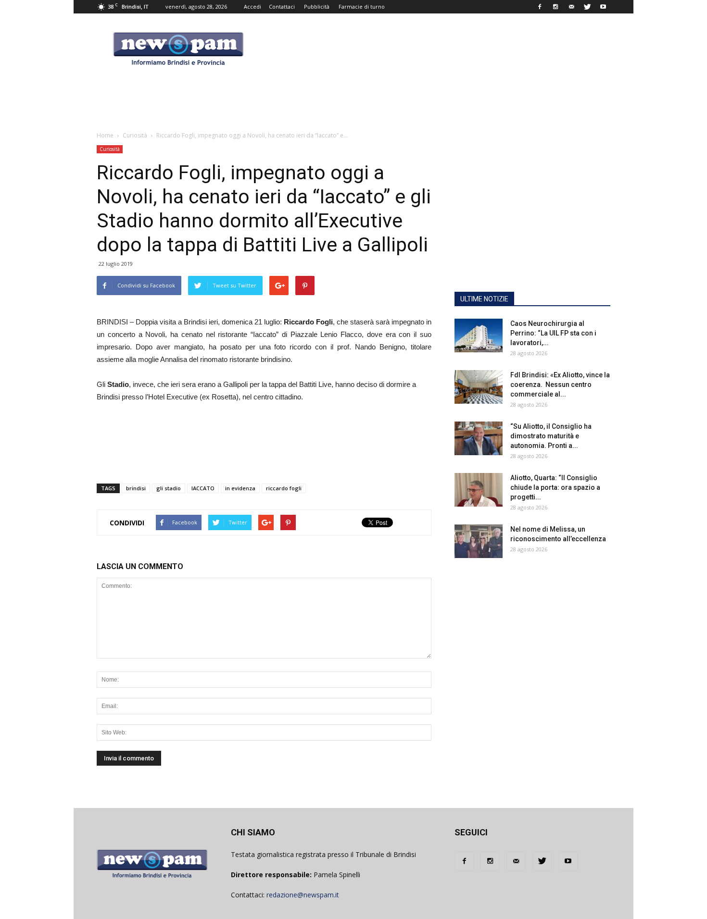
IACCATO (203, 488)
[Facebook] (539, 6)
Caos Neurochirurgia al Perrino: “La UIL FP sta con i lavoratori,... (553, 333)
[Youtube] (603, 6)
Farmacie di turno (362, 6)
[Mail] (571, 6)
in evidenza (240, 488)
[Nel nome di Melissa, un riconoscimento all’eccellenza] (478, 541)
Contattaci (282, 6)
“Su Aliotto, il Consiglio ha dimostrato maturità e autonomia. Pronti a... (551, 435)
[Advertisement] (532, 223)
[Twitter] (587, 6)
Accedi (252, 6)
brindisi (136, 488)
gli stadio (168, 488)
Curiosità (110, 149)
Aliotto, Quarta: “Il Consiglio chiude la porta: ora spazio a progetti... (555, 487)
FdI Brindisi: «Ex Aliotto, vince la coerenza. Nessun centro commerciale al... (560, 384)
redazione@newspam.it (302, 894)
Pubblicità (316, 6)
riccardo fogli (284, 488)
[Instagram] (555, 6)
